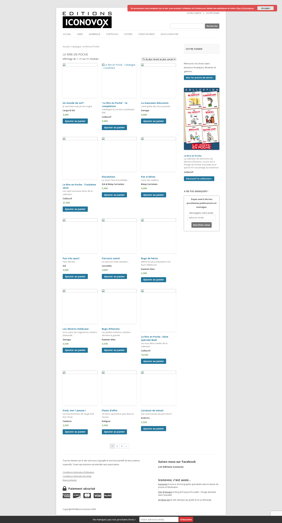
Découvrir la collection (199, 178)
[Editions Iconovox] (106, 20)
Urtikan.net (164, 500)
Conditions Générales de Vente (77, 476)
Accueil (67, 34)
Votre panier (212, 13)
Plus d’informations (245, 8)
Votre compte (194, 13)
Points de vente (147, 34)
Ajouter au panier (75, 121)
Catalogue (76, 46)
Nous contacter (169, 34)
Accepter (265, 8)
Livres (80, 34)
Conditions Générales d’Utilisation (78, 472)
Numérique (94, 34)
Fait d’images (165, 492)
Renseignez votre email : (201, 212)
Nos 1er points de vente (199, 77)
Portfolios (112, 34)
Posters (128, 34)
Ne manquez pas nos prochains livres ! (114, 519)
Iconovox (162, 484)
